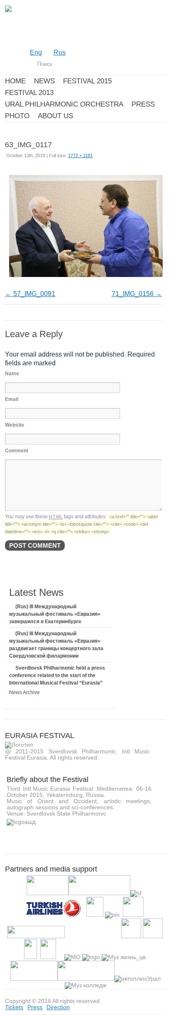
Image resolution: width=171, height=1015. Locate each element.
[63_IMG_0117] (86, 278)
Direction (58, 1007)
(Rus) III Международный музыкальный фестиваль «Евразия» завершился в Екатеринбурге (54, 614)
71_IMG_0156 (133, 293)
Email (11, 399)
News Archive (24, 692)
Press (34, 1007)
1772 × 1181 (80, 155)
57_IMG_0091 (34, 293)
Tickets (14, 1007)
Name (12, 373)
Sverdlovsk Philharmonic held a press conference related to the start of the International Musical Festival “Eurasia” (57, 675)
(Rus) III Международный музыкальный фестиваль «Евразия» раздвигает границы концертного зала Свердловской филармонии (56, 645)
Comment (16, 451)
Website (14, 425)
